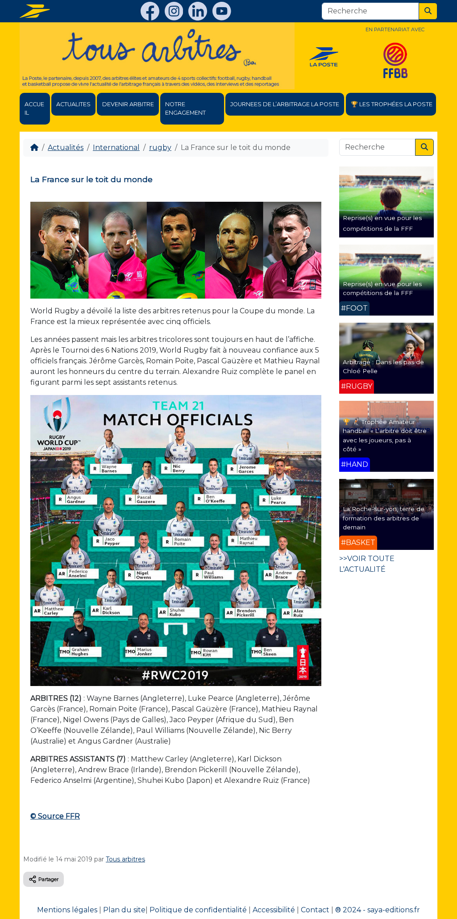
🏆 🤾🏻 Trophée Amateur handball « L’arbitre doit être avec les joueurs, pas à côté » (385, 435)
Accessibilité (274, 910)
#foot (354, 308)
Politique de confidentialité (198, 910)
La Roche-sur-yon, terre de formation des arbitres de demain (383, 518)
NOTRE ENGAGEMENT (185, 108)
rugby (160, 147)
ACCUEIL (34, 108)
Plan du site (124, 910)
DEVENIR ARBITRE (128, 104)
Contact (315, 910)
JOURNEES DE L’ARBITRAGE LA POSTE (284, 104)
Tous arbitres (125, 859)
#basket (358, 542)
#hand (354, 464)
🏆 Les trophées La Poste (391, 104)
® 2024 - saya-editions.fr (377, 910)
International (116, 147)
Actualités (65, 147)
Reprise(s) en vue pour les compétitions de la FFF (382, 288)
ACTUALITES (73, 104)
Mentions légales (67, 910)
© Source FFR (55, 816)
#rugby (356, 386)
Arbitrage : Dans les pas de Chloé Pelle (383, 366)
